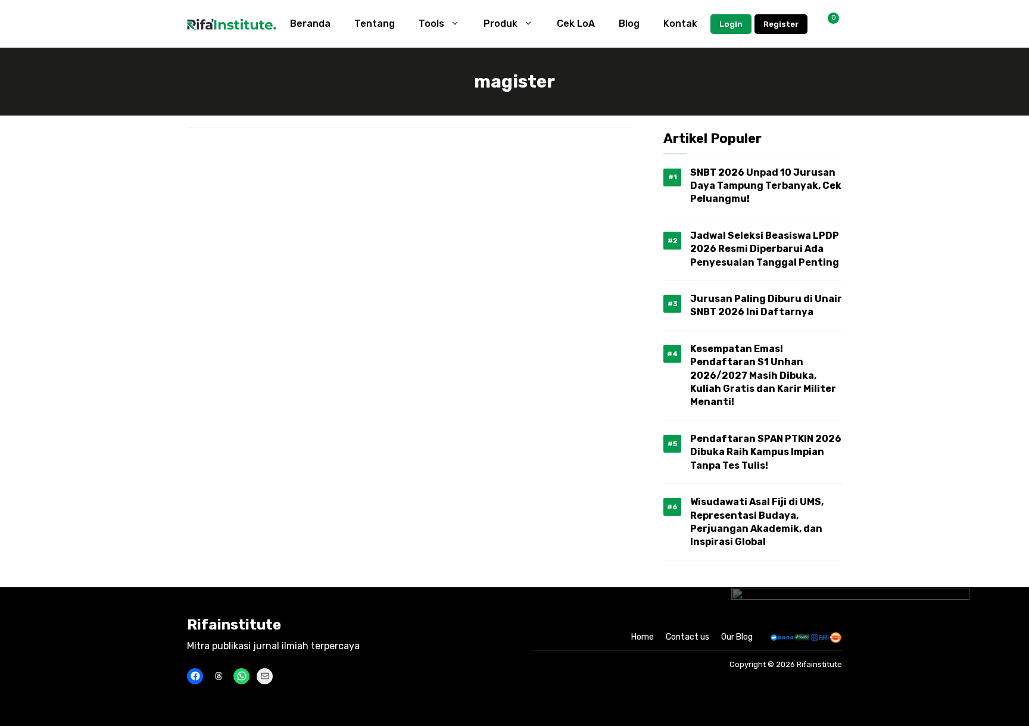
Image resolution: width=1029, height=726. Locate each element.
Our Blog (737, 637)
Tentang (374, 23)
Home (642, 637)
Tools (431, 23)
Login (731, 24)
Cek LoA (576, 23)
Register (781, 24)
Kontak (680, 23)
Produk (500, 23)
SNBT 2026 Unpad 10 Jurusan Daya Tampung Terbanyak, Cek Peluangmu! (765, 186)
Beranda (310, 23)
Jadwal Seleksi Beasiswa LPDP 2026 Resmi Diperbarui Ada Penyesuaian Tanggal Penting (764, 249)
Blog (629, 23)
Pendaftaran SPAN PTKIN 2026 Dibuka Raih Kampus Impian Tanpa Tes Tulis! (765, 452)
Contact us (687, 637)
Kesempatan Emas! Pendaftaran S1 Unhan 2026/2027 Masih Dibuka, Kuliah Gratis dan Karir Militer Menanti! (763, 375)
